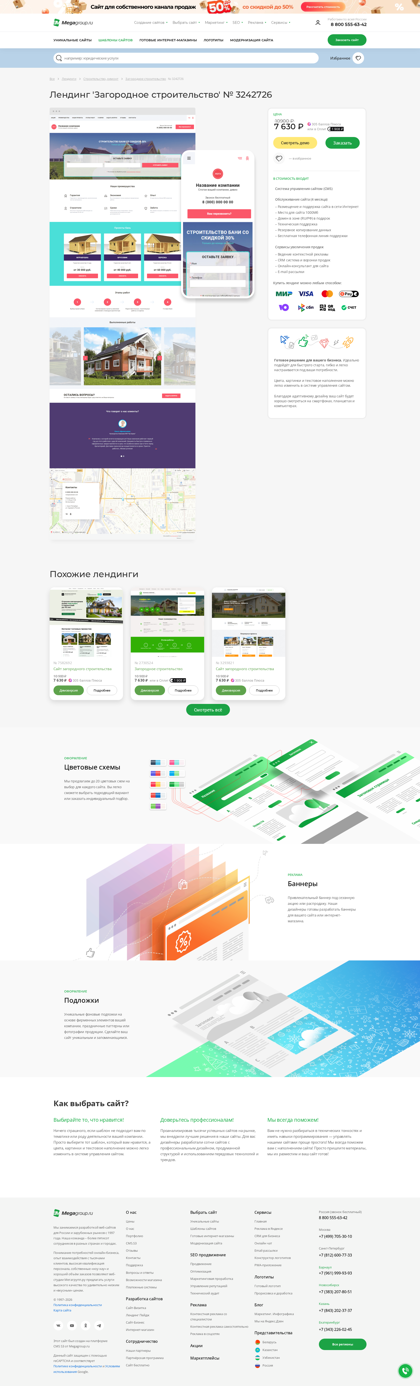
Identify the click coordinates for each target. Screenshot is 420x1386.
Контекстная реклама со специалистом (208, 1316)
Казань (324, 1303)
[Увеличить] (114, 636)
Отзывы (132, 1250)
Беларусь (269, 1342)
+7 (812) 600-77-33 (335, 1255)
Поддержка (134, 1265)
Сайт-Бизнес (135, 1322)
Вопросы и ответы (140, 1272)
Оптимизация (200, 1271)
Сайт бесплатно (137, 1365)
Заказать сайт (347, 40)
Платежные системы (141, 1287)
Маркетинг (215, 22)
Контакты (133, 1258)
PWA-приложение (267, 1265)
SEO (236, 22)
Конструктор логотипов (272, 1258)
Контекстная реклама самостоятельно (219, 1326)
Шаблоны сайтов (115, 40)
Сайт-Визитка (136, 1308)
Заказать (342, 143)
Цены (130, 1221)
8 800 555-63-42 (349, 24)
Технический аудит (204, 1293)
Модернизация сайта (251, 40)
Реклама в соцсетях (205, 1334)
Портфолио (134, 1236)
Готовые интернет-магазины (168, 40)
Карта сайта (62, 1310)
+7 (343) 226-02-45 (335, 1329)
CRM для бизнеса (267, 1236)
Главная (260, 1221)
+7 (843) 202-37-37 (335, 1310)
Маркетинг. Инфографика (274, 1314)
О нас (130, 1228)
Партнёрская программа (145, 1358)
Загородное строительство (159, 668)
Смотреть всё (208, 710)
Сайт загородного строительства (82, 668)
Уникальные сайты (72, 40)
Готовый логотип (267, 1286)
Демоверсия (69, 690)
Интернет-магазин (140, 1329)
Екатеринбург (329, 1322)
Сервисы (279, 22)
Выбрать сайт (185, 22)
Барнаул (325, 1267)
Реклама (255, 22)
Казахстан (270, 1350)
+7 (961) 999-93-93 (335, 1273)
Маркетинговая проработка (211, 1278)
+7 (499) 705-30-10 (335, 1236)
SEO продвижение (208, 1255)
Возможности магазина (144, 1280)
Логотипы (214, 40)
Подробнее (102, 690)
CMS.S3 (131, 1243)
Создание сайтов (149, 22)
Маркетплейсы (204, 1358)
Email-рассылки (266, 1250)
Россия (267, 1365)
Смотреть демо (295, 142)
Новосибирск (329, 1285)
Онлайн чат (263, 1243)
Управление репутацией (208, 1286)
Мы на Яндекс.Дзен (268, 1321)
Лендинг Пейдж (137, 1315)
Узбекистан (271, 1357)
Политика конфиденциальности (77, 1305)
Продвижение (200, 1264)
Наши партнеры (138, 1350)
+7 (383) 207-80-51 (335, 1291)
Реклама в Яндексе (268, 1228)
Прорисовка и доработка (273, 1293)
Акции (196, 1345)
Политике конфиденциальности (77, 1366)
